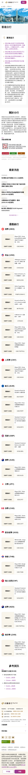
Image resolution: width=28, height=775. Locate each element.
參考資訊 (14, 665)
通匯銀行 (14, 224)
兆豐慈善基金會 (12, 749)
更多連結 (4, 731)
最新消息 (14, 169)
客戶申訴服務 (11, 708)
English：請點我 (10, 677)
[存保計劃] (13, 153)
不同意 (8, 771)
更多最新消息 (13, 215)
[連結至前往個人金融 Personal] (10, 703)
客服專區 (4, 708)
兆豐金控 (3, 747)
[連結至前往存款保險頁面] (12, 741)
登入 (23, 2)
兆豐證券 (10, 747)
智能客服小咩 (19, 708)
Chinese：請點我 (11, 680)
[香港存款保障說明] (5, 153)
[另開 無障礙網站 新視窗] (6, 741)
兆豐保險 (3, 749)
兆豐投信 (22, 747)
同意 (20, 771)
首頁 (4, 6)
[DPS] (21, 153)
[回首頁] (11, 2)
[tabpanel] (14, 194)
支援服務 (4, 724)
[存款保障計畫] (14, 146)
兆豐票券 (16, 747)
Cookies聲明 (12, 767)
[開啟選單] (2, 2)
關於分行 (14, 112)
